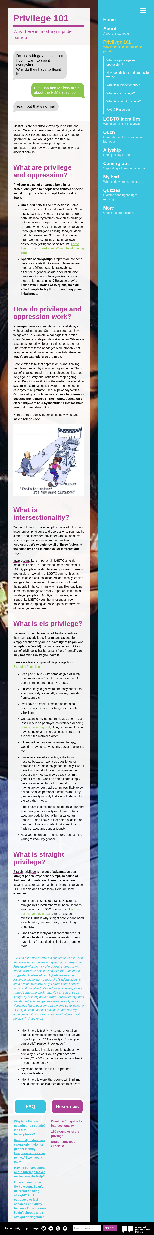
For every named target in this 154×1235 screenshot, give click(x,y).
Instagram (58, 1229)
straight (18, 535)
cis (28, 633)
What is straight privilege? (123, 101)
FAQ (17, 1228)
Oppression (62, 259)
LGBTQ (30, 134)
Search (109, 1228)
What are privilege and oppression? (121, 62)
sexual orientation (60, 937)
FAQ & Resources (118, 109)
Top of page (31, 1228)
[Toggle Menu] (143, 11)
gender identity (64, 766)
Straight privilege (24, 871)
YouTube (65, 1229)
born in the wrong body (36, 727)
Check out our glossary (118, 209)
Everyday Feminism (26, 666)
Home (8, 1228)
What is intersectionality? (123, 85)
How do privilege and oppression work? (128, 75)
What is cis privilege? (120, 93)
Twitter (43, 1229)
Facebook (50, 1229)
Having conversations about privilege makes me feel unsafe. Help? (29, 1172)
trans (50, 646)
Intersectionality (23, 560)
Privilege (19, 184)
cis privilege (58, 662)
